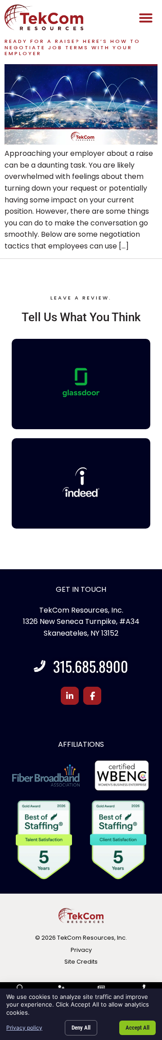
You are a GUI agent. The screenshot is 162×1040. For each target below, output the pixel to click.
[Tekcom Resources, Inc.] (81, 482)
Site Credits (81, 961)
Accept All (137, 1027)
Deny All (81, 1027)
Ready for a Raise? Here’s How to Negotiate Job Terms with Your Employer (72, 47)
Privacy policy (24, 1027)
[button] (146, 17)
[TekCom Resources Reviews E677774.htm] (81, 383)
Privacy (81, 950)
